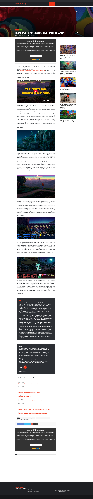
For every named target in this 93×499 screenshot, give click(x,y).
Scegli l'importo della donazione (35, 54)
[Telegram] (71, 1)
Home (17, 8)
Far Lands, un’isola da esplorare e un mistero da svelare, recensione (68, 105)
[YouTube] (74, 1)
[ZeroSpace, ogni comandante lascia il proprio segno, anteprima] (68, 49)
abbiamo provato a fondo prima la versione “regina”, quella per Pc (32, 70)
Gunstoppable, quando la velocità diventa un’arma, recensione (66, 89)
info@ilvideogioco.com (62, 491)
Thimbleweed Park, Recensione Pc (24, 405)
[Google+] (32, 424)
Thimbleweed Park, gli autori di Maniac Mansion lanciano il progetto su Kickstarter (32, 413)
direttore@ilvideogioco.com (62, 488)
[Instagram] (72, 1)
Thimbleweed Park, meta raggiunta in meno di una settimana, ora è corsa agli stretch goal (34, 409)
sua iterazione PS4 (25, 72)
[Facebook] (77, 1)
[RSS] (69, 1)
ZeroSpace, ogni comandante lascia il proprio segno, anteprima (67, 57)
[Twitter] (75, 1)
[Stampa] (37, 424)
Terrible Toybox (19, 419)
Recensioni (20, 8)
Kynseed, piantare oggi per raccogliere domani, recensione (68, 121)
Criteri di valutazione (23, 371)
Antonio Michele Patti (18, 35)
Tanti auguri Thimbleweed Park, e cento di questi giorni (28, 383)
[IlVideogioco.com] (20, 4)
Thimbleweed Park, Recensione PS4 (24, 396)
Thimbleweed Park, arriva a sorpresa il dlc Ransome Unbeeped (29, 392)
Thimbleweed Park (25, 419)
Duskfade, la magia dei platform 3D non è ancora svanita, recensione (68, 73)
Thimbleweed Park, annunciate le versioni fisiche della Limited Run (29, 388)
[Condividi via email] (34, 424)
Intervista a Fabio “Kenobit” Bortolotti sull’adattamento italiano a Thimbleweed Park (33, 400)
